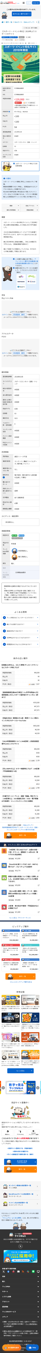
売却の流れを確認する (21, 1151)
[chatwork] (13, 1272)
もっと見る (20, 1071)
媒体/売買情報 (11, 210)
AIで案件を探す (11, 1347)
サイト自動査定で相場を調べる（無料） (21, 1154)
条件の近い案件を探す (21, 14)
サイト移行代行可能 (27, 830)
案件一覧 (9, 22)
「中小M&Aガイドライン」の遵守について (20, 1344)
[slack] (28, 1272)
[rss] (23, 1271)
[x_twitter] (3, 1271)
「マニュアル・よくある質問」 (12, 1218)
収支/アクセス (30, 206)
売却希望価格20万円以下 (10, 827)
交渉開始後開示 (19, 88)
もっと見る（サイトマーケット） (20, 918)
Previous (3, 1087)
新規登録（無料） (36, 3)
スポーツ (22, 827)
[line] (33, 1271)
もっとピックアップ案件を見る (21, 982)
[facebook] (8, 1271)
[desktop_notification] (38, 1271)
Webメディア (28, 825)
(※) (18, 3)
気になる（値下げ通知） (31, 28)
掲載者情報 (30, 210)
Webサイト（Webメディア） (24, 22)
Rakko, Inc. (25, 1348)
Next (37, 1087)
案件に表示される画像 (11, 1331)
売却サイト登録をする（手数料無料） (20, 1148)
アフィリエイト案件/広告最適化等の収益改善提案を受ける (26, 261)
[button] (18, 1271)
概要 (11, 206)
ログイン (29, 3)
